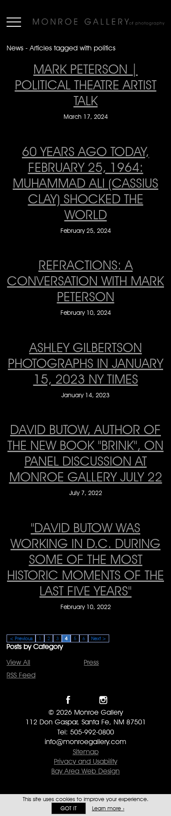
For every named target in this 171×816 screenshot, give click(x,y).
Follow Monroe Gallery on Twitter (85, 700)
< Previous (21, 638)
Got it (69, 808)
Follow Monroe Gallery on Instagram (103, 700)
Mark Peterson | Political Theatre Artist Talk (86, 84)
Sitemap (86, 752)
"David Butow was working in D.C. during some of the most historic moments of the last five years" (85, 559)
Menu (14, 22)
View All (18, 662)
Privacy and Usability (85, 761)
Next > (98, 638)
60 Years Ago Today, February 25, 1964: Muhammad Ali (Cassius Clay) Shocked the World (85, 182)
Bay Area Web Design (85, 771)
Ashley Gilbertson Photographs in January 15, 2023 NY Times (85, 363)
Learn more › (108, 808)
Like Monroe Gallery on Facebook (68, 700)
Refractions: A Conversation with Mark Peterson (85, 280)
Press (91, 662)
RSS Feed (21, 675)
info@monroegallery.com (85, 742)
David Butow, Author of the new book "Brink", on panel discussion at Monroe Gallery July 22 (85, 453)
